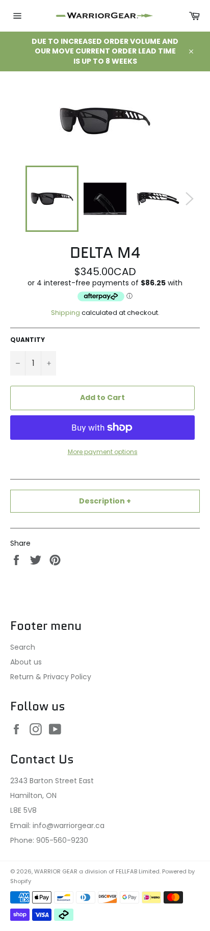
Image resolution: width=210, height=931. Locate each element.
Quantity (27, 340)
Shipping (65, 312)
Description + (105, 501)
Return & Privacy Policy (50, 677)
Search (22, 647)
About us (26, 662)
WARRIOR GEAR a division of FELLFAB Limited (97, 871)
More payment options (103, 452)
